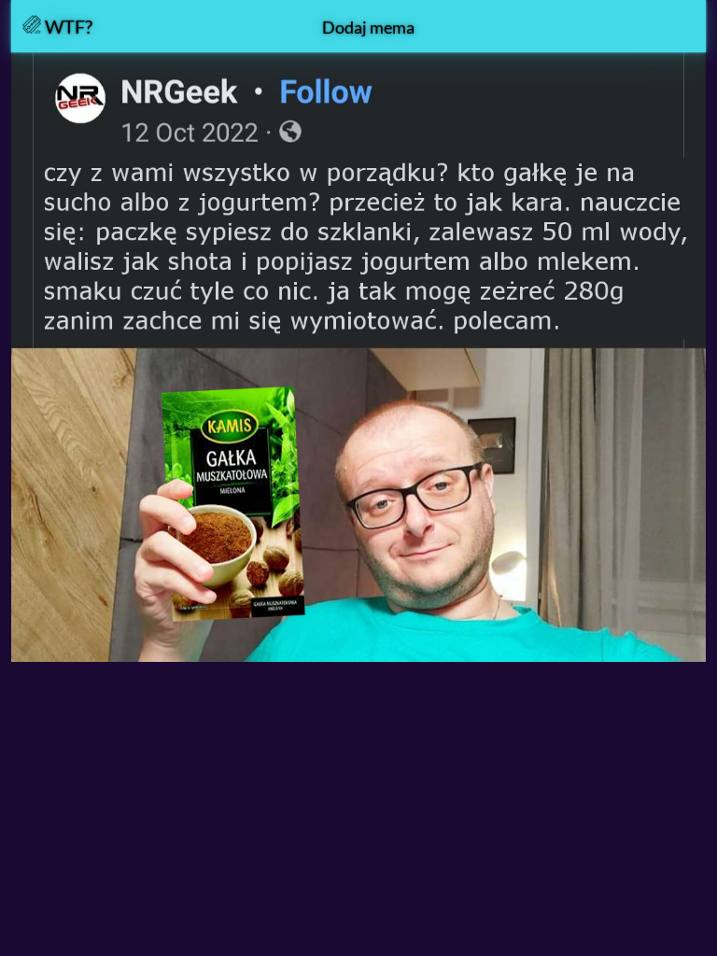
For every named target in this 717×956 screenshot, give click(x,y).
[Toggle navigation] (669, 26)
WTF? (66, 26)
